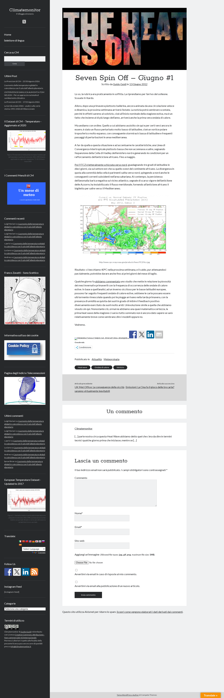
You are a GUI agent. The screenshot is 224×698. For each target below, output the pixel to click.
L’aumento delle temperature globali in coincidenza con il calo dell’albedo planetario (24, 227)
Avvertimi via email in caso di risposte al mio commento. (106, 574)
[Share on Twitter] (142, 334)
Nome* (79, 513)
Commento (81, 477)
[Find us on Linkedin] (26, 572)
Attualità (97, 359)
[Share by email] (159, 334)
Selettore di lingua (14, 40)
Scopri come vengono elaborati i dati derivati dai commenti (150, 611)
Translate (41, 553)
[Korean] (39, 541)
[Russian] (43, 541)
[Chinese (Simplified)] (23, 541)
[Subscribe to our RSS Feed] (34, 572)
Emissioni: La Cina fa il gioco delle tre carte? (150, 387)
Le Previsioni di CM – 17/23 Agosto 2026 (22, 102)
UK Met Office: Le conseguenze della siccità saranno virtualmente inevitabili (99, 388)
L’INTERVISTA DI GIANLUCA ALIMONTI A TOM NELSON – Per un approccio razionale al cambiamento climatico (24, 95)
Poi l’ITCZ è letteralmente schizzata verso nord (101, 164)
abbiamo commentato (107, 281)
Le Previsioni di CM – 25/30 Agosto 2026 (22, 81)
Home (7, 34)
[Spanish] (20, 545)
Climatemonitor (25, 10)
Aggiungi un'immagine (115, 554)
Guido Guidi (25, 632)
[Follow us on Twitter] (17, 572)
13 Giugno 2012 (138, 84)
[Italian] (20, 541)
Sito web (79, 540)
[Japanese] (36, 541)
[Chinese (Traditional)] (26, 541)
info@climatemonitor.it (21, 646)
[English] (30, 541)
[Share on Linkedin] (150, 334)
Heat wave (82, 367)
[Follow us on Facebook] (8, 572)
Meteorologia (111, 359)
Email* (78, 526)
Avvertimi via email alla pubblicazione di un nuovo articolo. (107, 585)
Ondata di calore (102, 367)
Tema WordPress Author (128, 695)
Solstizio (120, 367)
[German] (33, 541)
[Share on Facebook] (133, 334)
